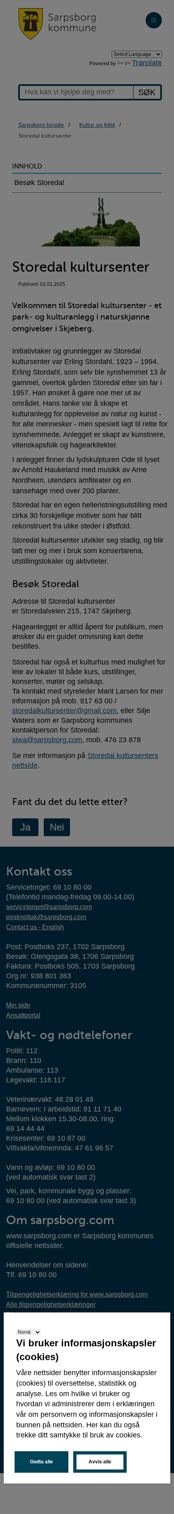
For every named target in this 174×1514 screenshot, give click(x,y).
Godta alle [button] (41, 1462)
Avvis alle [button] (100, 1462)
